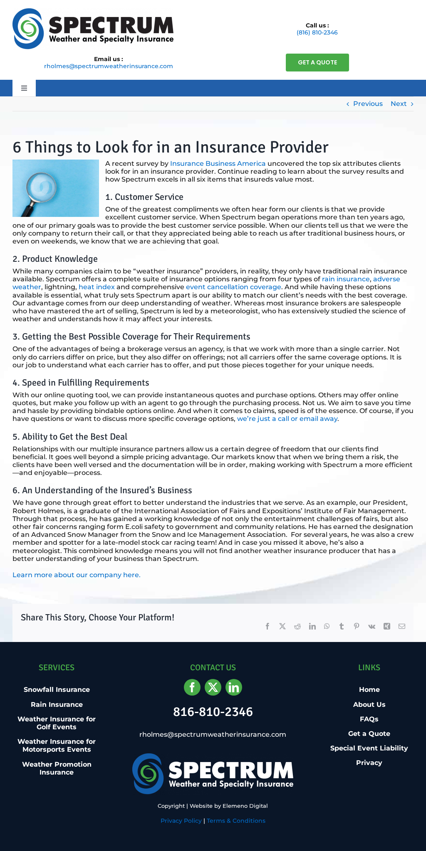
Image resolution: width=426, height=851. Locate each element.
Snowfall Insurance (57, 690)
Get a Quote (369, 734)
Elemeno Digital (245, 805)
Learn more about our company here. (76, 575)
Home (369, 690)
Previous (368, 104)
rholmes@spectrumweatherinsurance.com (108, 66)
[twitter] (213, 687)
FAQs (369, 719)
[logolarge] (92, 11)
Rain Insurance (57, 704)
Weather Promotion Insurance (57, 768)
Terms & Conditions (236, 820)
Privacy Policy (181, 820)
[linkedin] (233, 687)
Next (399, 104)
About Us (369, 704)
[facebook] (192, 687)
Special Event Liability (369, 748)
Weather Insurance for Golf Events (56, 723)
